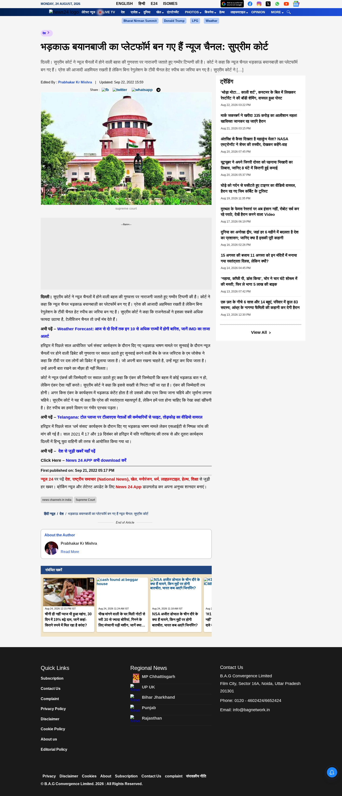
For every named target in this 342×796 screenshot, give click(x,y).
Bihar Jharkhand (158, 697)
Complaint (50, 699)
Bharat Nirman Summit (140, 21)
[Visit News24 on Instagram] (259, 4)
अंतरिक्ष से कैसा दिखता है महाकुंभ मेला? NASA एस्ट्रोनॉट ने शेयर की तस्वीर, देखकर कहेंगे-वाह (254, 142)
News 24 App (129, 487)
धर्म (156, 479)
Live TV (109, 12)
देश (123, 12)
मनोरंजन (145, 479)
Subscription (52, 678)
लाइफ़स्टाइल (170, 479)
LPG (195, 21)
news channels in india (56, 499)
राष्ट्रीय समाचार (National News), (101, 479)
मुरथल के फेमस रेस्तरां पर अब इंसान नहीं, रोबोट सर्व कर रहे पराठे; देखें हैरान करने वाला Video (260, 212)
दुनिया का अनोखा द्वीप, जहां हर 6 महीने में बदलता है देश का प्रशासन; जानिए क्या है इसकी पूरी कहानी (259, 235)
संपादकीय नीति (196, 776)
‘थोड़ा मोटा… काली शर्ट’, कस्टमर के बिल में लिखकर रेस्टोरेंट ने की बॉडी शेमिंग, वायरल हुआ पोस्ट (258, 95)
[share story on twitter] (120, 90)
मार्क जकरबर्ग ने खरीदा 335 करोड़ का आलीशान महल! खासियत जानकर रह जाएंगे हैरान (259, 118)
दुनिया (147, 12)
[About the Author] (51, 548)
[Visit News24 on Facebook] (250, 4)
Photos (192, 12)
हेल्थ (222, 12)
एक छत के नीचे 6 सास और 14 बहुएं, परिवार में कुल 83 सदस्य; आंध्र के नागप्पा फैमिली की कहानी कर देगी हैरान (260, 305)
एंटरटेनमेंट (173, 12)
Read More (70, 552)
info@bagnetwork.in (251, 710)
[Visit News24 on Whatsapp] (277, 4)
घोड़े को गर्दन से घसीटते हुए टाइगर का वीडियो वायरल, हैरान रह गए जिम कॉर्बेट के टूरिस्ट (258, 188)
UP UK (148, 687)
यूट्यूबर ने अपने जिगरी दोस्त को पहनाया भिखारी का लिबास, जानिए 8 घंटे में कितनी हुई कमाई (257, 165)
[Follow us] (296, 3)
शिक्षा (194, 479)
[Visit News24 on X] (268, 4)
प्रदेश (134, 12)
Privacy (49, 776)
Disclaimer (50, 719)
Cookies (89, 776)
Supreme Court (85, 499)
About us (49, 739)
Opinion (258, 12)
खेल (158, 12)
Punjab (149, 707)
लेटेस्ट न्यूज (88, 12)
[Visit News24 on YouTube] (286, 4)
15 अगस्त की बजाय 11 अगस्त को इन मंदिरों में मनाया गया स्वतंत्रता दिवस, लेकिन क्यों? (259, 258)
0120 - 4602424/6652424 (258, 700)
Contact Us (50, 689)
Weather (211, 21)
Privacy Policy (53, 709)
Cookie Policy (53, 729)
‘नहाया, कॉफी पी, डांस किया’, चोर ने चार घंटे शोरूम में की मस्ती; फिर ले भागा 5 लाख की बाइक (259, 281)
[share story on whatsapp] (142, 90)
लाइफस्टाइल (238, 12)
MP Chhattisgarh (158, 676)
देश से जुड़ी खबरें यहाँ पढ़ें (76, 451)
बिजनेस (209, 12)
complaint (173, 776)
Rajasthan (152, 718)
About (105, 776)
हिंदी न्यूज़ (49, 514)
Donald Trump (174, 21)
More (276, 12)
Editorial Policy (54, 749)
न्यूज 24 (47, 479)
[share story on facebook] (105, 90)
